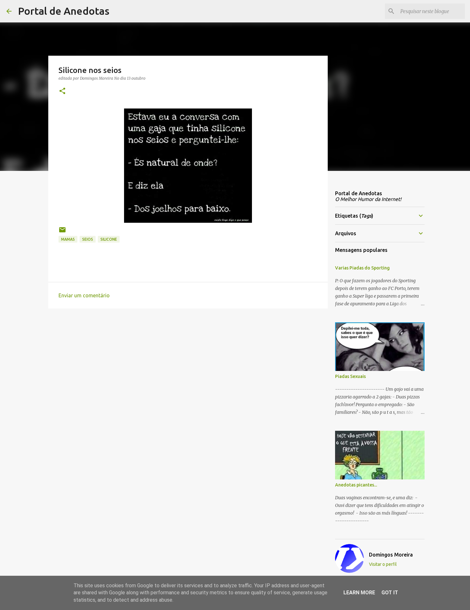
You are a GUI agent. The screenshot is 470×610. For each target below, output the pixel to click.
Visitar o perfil (383, 564)
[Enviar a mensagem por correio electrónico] (62, 232)
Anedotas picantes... (356, 484)
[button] (62, 91)
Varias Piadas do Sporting (362, 267)
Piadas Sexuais (350, 376)
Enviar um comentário (84, 295)
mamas (68, 239)
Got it (389, 593)
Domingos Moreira (391, 555)
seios (87, 239)
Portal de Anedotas (63, 11)
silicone (108, 239)
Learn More (359, 593)
